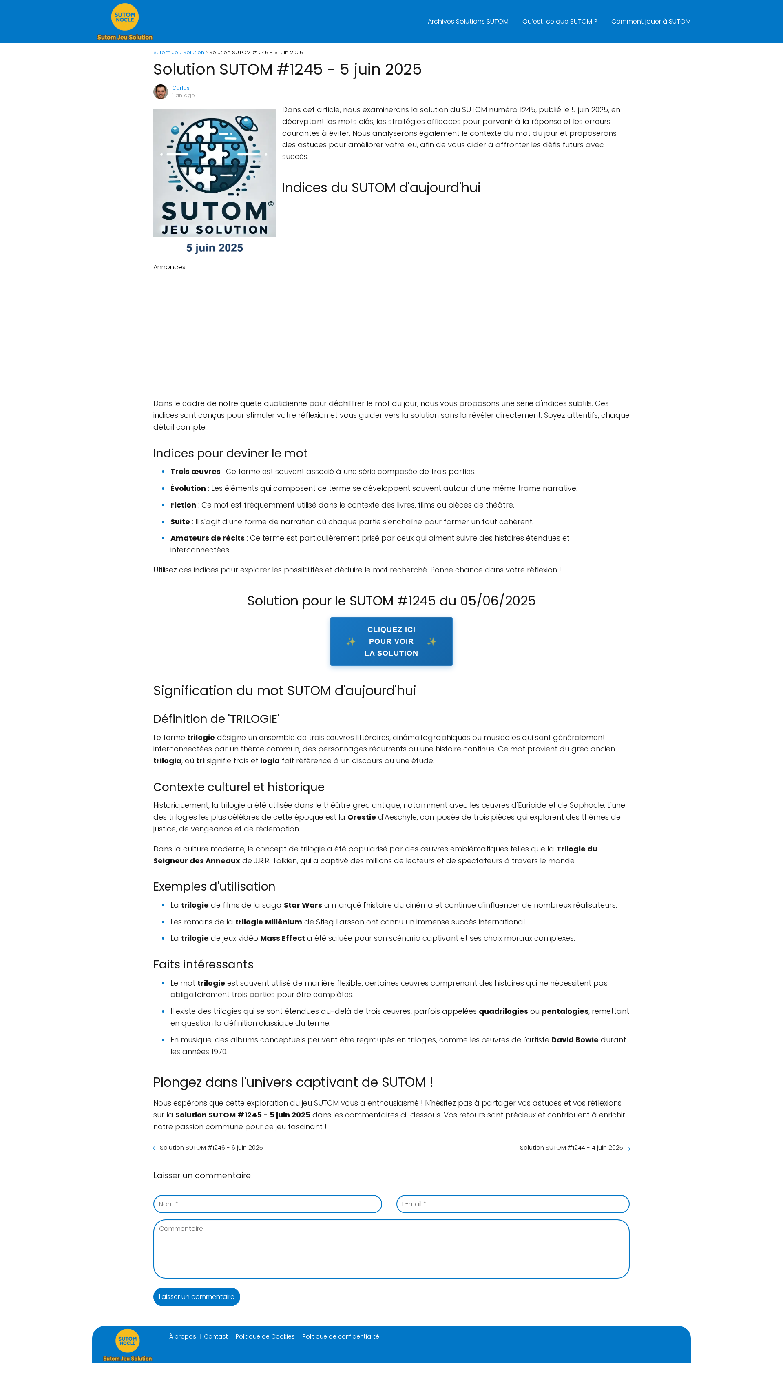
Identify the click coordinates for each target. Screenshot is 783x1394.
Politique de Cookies (265, 1336)
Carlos (181, 88)
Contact (216, 1336)
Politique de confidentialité (341, 1336)
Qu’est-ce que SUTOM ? (559, 21)
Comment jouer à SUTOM (651, 21)
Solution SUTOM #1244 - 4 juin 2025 (571, 1147)
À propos (182, 1336)
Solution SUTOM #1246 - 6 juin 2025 (211, 1147)
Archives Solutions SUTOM (468, 21)
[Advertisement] (391, 333)
